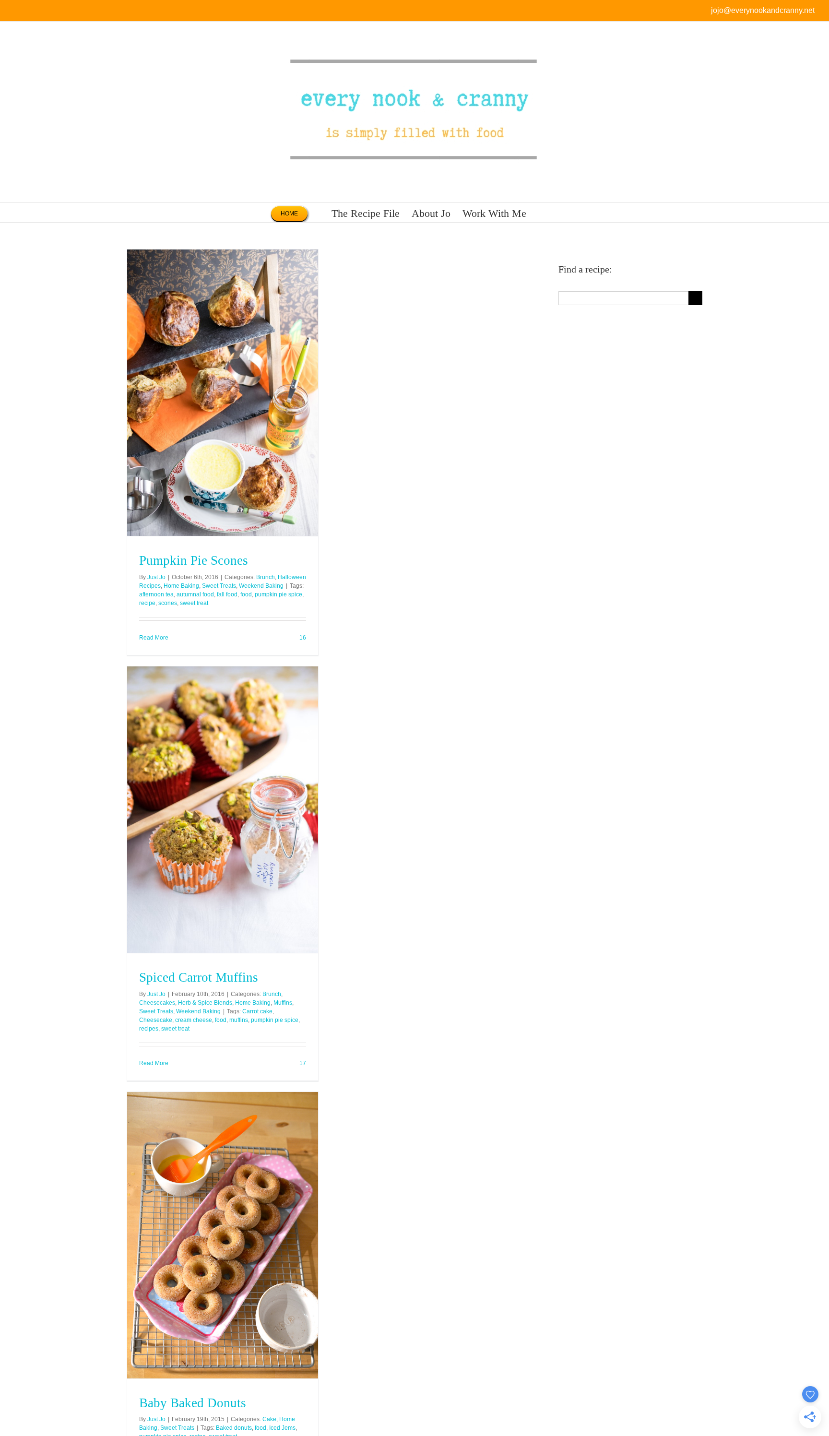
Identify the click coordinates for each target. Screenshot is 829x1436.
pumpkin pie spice (278, 594)
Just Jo (156, 577)
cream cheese (193, 1020)
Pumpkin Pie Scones (193, 560)
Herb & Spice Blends (205, 1002)
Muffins (282, 1002)
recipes (148, 1028)
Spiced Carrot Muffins (198, 977)
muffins (238, 1020)
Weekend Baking (261, 585)
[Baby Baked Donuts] (222, 1235)
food (246, 594)
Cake (269, 1419)
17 (302, 1063)
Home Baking (181, 585)
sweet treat (194, 603)
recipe (147, 603)
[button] (542, 212)
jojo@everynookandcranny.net (763, 10)
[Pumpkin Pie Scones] (222, 392)
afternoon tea (156, 594)
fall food (227, 594)
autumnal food (195, 594)
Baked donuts (234, 1427)
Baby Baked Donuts (192, 1403)
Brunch (265, 577)
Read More (153, 637)
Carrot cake (257, 1011)
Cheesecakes (157, 1002)
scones (167, 603)
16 (302, 637)
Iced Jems (282, 1427)
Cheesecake (155, 1020)
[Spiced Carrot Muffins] (222, 809)
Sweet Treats (219, 585)
